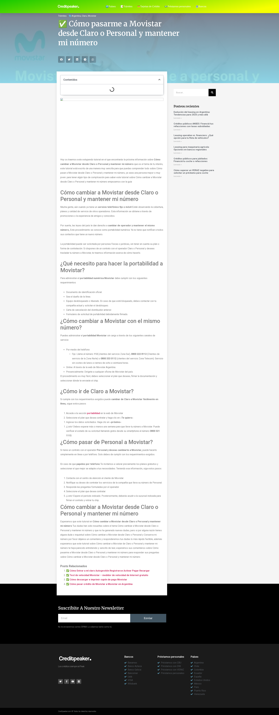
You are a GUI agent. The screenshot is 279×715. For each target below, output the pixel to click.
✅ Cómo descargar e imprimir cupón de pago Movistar (96, 579)
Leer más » (178, 118)
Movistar (92, 16)
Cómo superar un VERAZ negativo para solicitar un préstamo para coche (194, 171)
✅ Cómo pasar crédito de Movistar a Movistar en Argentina (99, 584)
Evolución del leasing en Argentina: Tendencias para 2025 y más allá (192, 113)
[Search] (212, 92)
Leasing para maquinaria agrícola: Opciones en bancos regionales (191, 148)
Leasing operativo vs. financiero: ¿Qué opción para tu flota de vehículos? (193, 136)
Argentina (76, 16)
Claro (84, 16)
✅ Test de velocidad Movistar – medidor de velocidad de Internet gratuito (107, 575)
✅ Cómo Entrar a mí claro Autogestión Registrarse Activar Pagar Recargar (108, 570)
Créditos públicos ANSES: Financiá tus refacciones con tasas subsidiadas (193, 125)
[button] (61, 59)
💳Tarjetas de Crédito (148, 6)
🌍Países (111, 6)
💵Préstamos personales (178, 6)
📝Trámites (126, 6)
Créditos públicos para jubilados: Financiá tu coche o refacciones (191, 160)
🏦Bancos (201, 6)
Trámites (62, 16)
